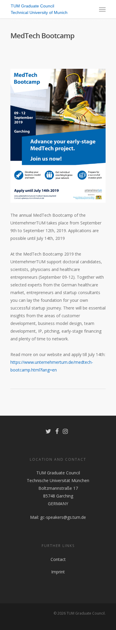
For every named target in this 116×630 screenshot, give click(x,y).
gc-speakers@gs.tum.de (63, 517)
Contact (58, 559)
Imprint (58, 572)
